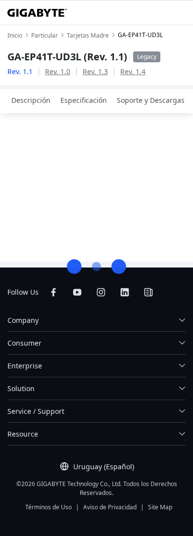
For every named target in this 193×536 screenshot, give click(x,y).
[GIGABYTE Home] (37, 13)
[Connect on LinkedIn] (125, 292)
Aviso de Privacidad (110, 507)
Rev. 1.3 (95, 71)
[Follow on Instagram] (101, 292)
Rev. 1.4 (132, 71)
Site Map (160, 507)
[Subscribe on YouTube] (77, 292)
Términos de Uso (48, 507)
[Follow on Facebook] (53, 292)
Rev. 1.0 (57, 71)
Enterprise (24, 365)
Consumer (24, 343)
